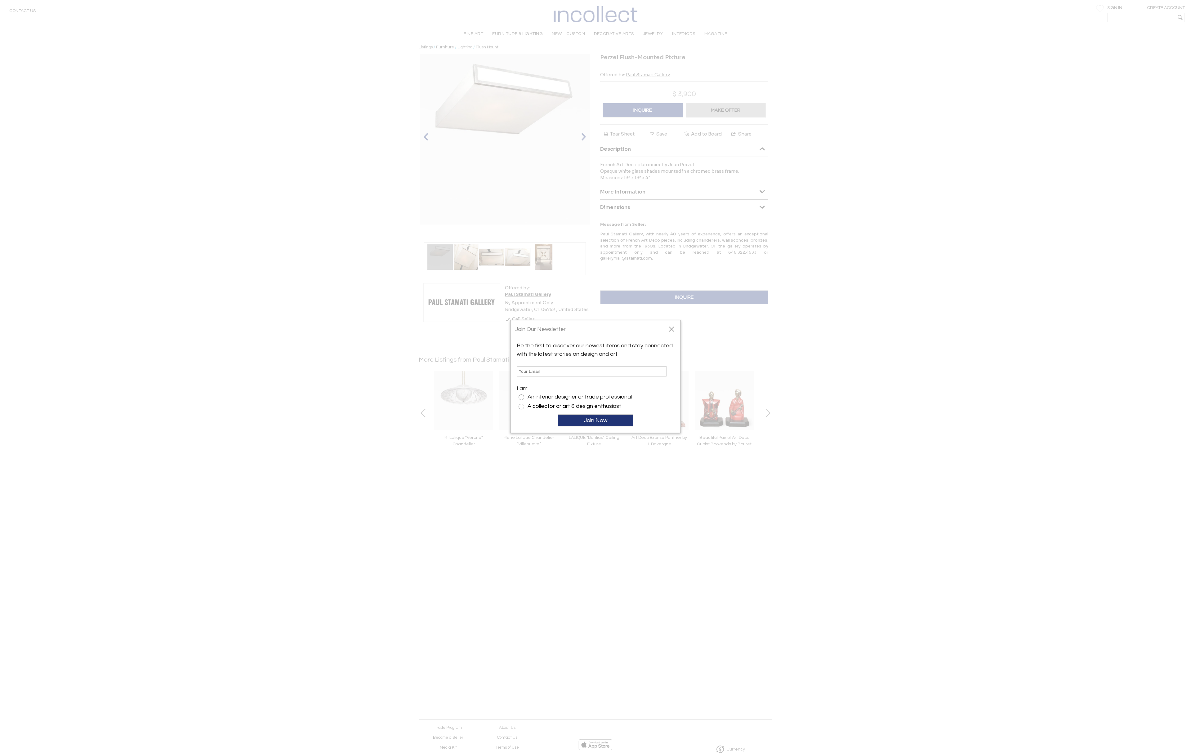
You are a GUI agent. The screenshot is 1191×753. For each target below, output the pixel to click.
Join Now (595, 420)
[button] (671, 329)
